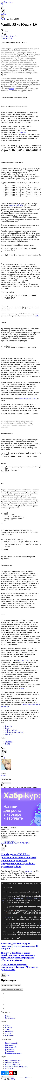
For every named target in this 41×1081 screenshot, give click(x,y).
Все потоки (8, 2)
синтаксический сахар (27, 398)
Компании (9, 1031)
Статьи (7, 1025)
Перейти (4, 838)
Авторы (8, 1033)
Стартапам (9, 1068)
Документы (9, 1049)
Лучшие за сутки (7, 985)
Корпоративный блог (13, 1060)
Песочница (9, 1035)
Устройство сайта (11, 1043)
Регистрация (10, 1018)
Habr (13, 1079)
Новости (8, 1027)
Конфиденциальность (13, 1053)
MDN (37, 316)
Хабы (7, 1029)
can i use (23, 132)
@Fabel (3, 775)
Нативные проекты (12, 1064)
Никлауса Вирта (24, 660)
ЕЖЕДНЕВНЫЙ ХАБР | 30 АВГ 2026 (15, 843)
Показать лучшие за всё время (12, 989)
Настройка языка (7, 1077)
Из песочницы (6, 38)
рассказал (28, 871)
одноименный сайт (16, 205)
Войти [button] (3, 14)
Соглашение (9, 1051)
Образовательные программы (16, 1066)
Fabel (3, 19)
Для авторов (9, 1045)
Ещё (7, 975)
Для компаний (10, 1047)
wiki (22, 688)
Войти (7, 1016)
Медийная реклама (12, 1062)
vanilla (11, 89)
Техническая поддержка (23, 1077)
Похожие (17, 985)
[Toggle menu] (2, 2)
